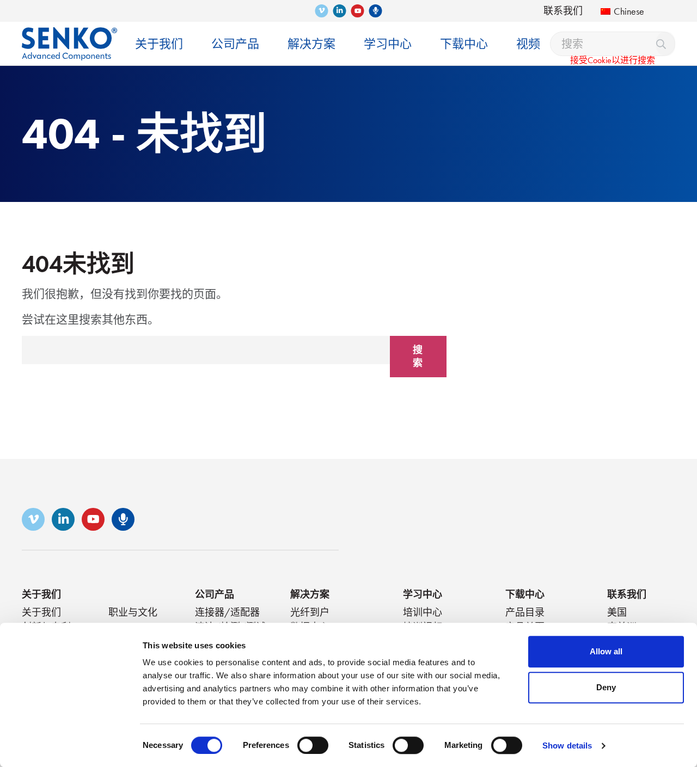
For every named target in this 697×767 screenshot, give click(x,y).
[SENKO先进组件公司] (69, 35)
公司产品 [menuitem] (235, 44)
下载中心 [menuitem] (464, 44)
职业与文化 (132, 612)
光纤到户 (309, 612)
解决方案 (309, 594)
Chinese (629, 11)
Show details (567, 745)
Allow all (606, 651)
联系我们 (563, 10)
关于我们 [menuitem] (159, 44)
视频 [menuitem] (528, 44)
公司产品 (214, 594)
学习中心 (422, 594)
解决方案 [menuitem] (311, 44)
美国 (617, 612)
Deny (606, 687)
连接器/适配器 (227, 612)
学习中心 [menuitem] (388, 44)
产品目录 (525, 612)
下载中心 (525, 594)
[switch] (312, 745)
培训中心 (422, 612)
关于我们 (41, 594)
